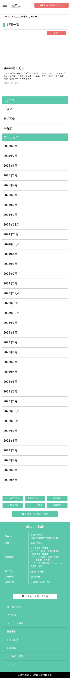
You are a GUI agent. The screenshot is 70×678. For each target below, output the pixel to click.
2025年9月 (10, 145)
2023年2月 (10, 391)
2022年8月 (10, 440)
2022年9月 (10, 430)
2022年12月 (11, 411)
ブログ (8, 108)
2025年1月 (10, 214)
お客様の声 (13, 505)
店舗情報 (57, 505)
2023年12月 (11, 293)
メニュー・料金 (35, 505)
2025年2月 (10, 204)
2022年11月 (11, 420)
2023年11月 (11, 303)
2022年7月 (10, 450)
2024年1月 (10, 283)
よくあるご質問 (15, 656)
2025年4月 (10, 185)
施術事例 (9, 118)
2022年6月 (10, 460)
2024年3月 (10, 263)
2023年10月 (11, 312)
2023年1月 (10, 401)
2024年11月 (11, 234)
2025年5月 (10, 175)
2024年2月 (10, 273)
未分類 (8, 128)
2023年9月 (10, 322)
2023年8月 (10, 332)
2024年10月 (11, 244)
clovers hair (35, 527)
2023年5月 (10, 362)
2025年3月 (10, 195)
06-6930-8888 (38, 572)
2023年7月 (10, 342)
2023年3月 (10, 381)
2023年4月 (10, 371)
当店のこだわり (35, 498)
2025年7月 (10, 155)
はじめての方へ (12, 498)
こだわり (11, 615)
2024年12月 (11, 224)
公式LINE (35, 577)
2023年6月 (10, 352)
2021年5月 (10, 470)
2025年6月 (10, 165)
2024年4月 (10, 254)
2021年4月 (10, 479)
